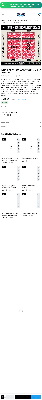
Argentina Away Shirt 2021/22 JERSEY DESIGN (9, 187)
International (24, 21)
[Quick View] (18, 145)
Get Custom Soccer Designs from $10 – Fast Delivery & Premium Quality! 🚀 (22, 5)
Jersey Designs (12, 21)
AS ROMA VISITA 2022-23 (30, 213)
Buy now (36, 397)
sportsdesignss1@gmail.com (21, 288)
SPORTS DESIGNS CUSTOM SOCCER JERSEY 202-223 (10, 159)
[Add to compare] (19, 107)
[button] (18, 148)
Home (3, 21)
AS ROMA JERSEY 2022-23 (30, 158)
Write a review (22, 76)
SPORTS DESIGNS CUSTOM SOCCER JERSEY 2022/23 (10, 214)
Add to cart (23, 397)
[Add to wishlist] (6, 107)
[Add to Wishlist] (2, 397)
